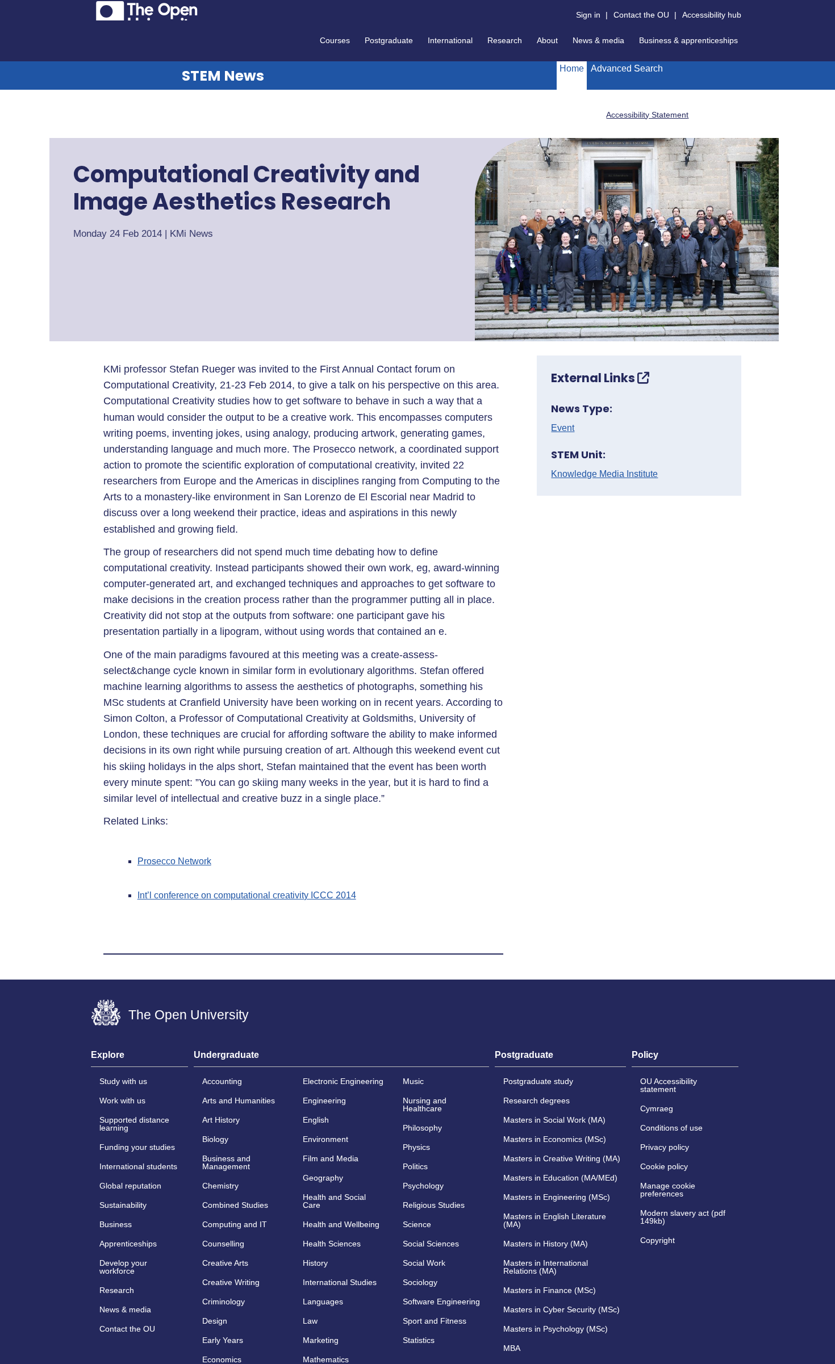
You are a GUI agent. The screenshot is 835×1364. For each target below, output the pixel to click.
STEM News (223, 76)
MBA (511, 1348)
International (450, 40)
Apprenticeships (128, 1243)
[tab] (139, 1058)
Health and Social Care (334, 1201)
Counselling (223, 1243)
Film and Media (330, 1158)
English (316, 1119)
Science (417, 1224)
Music (413, 1081)
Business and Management (226, 1162)
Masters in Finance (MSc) (549, 1290)
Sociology (420, 1282)
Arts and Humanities (238, 1100)
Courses (335, 40)
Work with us (122, 1100)
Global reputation (130, 1185)
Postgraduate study (538, 1081)
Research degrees (536, 1100)
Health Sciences (332, 1243)
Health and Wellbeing (341, 1224)
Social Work (424, 1262)
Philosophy (422, 1127)
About (547, 40)
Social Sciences (431, 1243)
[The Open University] (147, 10)
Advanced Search (627, 68)
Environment (325, 1139)
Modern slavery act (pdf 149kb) (682, 1216)
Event (562, 428)
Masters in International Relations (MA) (545, 1266)
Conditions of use (671, 1127)
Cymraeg (656, 1108)
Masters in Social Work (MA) (554, 1119)
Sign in (588, 15)
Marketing (321, 1340)
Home (572, 68)
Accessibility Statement (647, 114)
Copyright (657, 1240)
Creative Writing (231, 1282)
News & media (598, 40)
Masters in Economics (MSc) (554, 1139)
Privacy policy (664, 1147)
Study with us (123, 1081)
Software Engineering (441, 1301)
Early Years (222, 1340)
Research (504, 40)
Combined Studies (235, 1205)
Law (310, 1320)
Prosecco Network (174, 861)
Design (214, 1320)
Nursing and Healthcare (424, 1104)
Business (115, 1224)
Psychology (423, 1185)
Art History (221, 1119)
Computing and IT (234, 1224)
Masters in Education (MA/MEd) (560, 1177)
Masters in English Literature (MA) (554, 1220)
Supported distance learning (134, 1123)
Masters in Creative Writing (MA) (561, 1158)
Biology (215, 1139)
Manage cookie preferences (667, 1189)
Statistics (419, 1340)
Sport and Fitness (434, 1320)
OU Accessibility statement (668, 1085)
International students (138, 1166)
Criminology (223, 1301)
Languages (323, 1301)
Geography (323, 1177)
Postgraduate (389, 40)
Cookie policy (664, 1166)
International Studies (340, 1282)
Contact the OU (641, 14)
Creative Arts (225, 1262)
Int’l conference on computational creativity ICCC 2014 (246, 895)
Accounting (222, 1081)
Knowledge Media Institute (604, 474)
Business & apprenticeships (688, 40)
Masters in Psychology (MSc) (555, 1328)
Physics (416, 1147)
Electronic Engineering (343, 1081)
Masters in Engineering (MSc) (556, 1197)
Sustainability (123, 1205)
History (315, 1262)
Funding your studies (137, 1147)
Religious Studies (434, 1205)
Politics (415, 1166)
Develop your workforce (123, 1266)
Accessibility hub (711, 15)
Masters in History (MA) (545, 1243)
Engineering (324, 1100)
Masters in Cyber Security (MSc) (561, 1309)
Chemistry (220, 1185)
